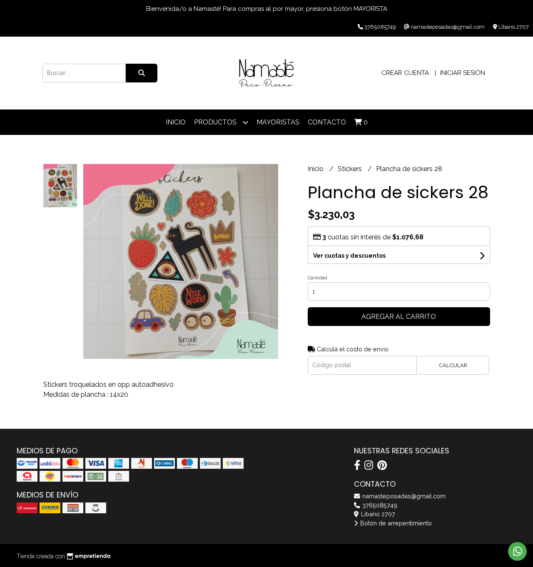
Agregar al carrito (398, 317)
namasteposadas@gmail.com (403, 496)
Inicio (176, 122)
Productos (216, 122)
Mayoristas (278, 122)
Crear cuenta (405, 73)
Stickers (351, 169)
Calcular (453, 365)
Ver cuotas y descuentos (349, 255)
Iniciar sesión (462, 73)
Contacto (327, 122)
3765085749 (379, 505)
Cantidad (317, 278)
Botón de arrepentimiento (395, 523)
